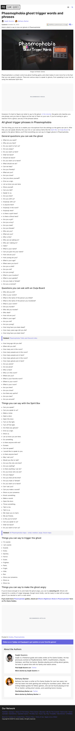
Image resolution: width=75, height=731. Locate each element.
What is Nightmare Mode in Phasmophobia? (53, 599)
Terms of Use (40, 717)
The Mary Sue (33, 713)
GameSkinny (13, 713)
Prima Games (34, 712)
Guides (11, 637)
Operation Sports (23, 713)
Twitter (14, 642)
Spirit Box (54, 130)
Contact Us (12, 717)
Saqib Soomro (9, 21)
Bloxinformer (61, 713)
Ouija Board (64, 130)
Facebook (24, 642)
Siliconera (42, 712)
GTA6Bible (69, 713)
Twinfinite (5, 712)
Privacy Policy (30, 717)
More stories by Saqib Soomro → (27, 671)
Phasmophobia (19, 599)
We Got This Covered (52, 712)
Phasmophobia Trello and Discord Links (23, 338)
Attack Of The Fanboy (22, 712)
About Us (5, 717)
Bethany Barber (23, 21)
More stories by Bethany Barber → (28, 694)
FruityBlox (53, 713)
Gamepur (11, 712)
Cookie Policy (21, 717)
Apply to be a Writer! (51, 717)
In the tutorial (46, 114)
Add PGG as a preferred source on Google (58, 24)
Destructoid (63, 712)
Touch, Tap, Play (44, 713)
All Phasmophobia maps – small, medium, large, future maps (30, 533)
